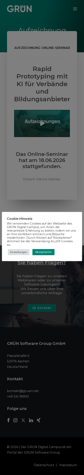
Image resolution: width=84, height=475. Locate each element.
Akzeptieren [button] (43, 252)
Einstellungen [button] (18, 252)
